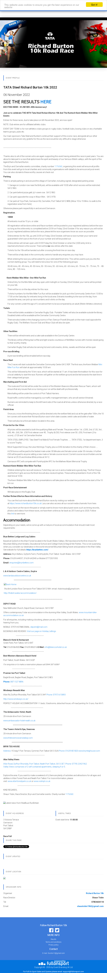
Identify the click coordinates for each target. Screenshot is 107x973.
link (12, 513)
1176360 (58, 166)
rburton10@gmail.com (56, 953)
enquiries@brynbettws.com (21, 563)
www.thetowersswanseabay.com (18, 738)
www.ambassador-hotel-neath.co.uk (19, 720)
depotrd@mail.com (38, 627)
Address (7, 751)
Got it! (94, 4)
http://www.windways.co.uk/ (15, 699)
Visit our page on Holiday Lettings (41, 631)
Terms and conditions (53, 942)
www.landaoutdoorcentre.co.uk (17, 576)
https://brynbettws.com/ (37, 550)
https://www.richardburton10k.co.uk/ (26, 503)
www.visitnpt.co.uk (42, 781)
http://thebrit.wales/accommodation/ (20, 593)
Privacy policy (53, 945)
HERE (45, 101)
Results (53, 939)
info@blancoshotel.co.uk (56, 647)
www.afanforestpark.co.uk (19, 781)
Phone (6, 682)
